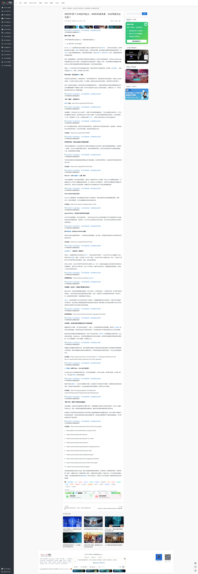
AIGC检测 (59, 562)
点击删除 (115, 491)
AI (70, 47)
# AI (76, 482)
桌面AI (51, 3)
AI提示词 (65, 562)
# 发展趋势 (90, 484)
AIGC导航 (62, 558)
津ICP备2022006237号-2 (64, 569)
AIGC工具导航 (109, 491)
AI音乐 (41, 562)
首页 (20, 3)
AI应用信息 (69, 8)
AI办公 (64, 560)
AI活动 (46, 3)
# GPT (67, 484)
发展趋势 (84, 475)
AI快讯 (25, 3)
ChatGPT (67, 251)
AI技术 (103, 47)
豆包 (46, 563)
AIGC (70, 70)
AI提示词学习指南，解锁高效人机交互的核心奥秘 (93, 546)
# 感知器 (113, 484)
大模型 (114, 68)
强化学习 (98, 52)
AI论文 (45, 562)
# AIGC (80, 482)
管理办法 (87, 557)
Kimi (62, 563)
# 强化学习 (107, 484)
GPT (86, 255)
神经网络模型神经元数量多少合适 (93, 529)
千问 (49, 563)
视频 (77, 50)
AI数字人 (70, 560)
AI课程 (40, 3)
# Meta (71, 484)
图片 (78, 32)
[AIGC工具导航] (46, 555)
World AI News (33, 3)
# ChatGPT (103, 482)
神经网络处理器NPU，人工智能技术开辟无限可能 (71, 546)
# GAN (113, 482)
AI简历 (49, 562)
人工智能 (116, 327)
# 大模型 (101, 484)
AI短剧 (63, 3)
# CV (109, 482)
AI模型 (74, 375)
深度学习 (105, 52)
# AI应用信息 (70, 482)
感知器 (69, 231)
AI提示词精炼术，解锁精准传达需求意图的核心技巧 (72, 530)
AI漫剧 (54, 562)
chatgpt (90, 278)
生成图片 (75, 175)
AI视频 (60, 560)
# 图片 (96, 484)
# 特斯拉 (74, 486)
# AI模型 (97, 482)
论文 (66, 103)
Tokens (57, 3)
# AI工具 (85, 482)
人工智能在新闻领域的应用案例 (113, 545)
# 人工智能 (83, 484)
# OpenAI (77, 484)
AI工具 (90, 117)
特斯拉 (101, 333)
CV (96, 357)
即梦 (53, 563)
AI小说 (69, 562)
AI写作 (52, 560)
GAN (66, 52)
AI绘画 (56, 560)
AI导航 (42, 563)
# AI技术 (91, 482)
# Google (119, 482)
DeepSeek (57, 563)
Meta (66, 300)
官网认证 (93, 557)
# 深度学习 (68, 486)
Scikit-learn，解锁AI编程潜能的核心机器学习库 (114, 530)
